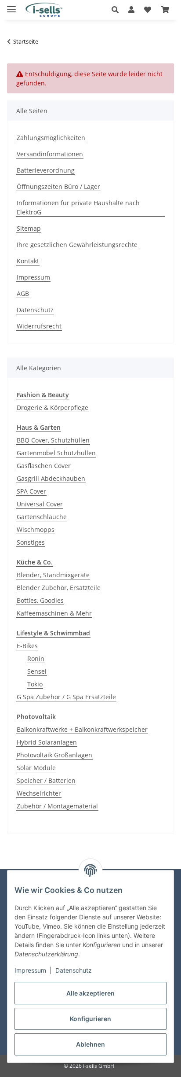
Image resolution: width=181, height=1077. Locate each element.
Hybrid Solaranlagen (47, 742)
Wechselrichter (39, 793)
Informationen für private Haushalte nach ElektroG (78, 207)
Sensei (37, 671)
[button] (117, 9)
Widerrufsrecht (39, 326)
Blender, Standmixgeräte (53, 575)
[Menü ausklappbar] (11, 5)
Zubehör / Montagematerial (57, 806)
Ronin (35, 658)
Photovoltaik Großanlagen (54, 755)
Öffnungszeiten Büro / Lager (58, 186)
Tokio (35, 684)
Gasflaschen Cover (44, 465)
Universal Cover (40, 504)
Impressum (30, 970)
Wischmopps (35, 529)
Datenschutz (73, 970)
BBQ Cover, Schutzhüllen (53, 440)
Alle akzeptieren (90, 993)
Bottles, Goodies (40, 600)
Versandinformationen (50, 154)
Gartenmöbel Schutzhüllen (56, 453)
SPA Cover (31, 491)
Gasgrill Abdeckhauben (51, 478)
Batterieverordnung (46, 170)
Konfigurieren (90, 1018)
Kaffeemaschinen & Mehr (54, 613)
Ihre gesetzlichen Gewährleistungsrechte (77, 244)
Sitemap (29, 228)
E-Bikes (27, 646)
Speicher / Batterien (46, 780)
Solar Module (36, 767)
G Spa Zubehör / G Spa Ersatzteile (66, 697)
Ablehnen (90, 1044)
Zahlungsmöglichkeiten (51, 137)
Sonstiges (31, 542)
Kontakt (28, 261)
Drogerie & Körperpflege (52, 407)
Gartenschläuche (42, 517)
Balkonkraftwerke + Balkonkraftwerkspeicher (82, 729)
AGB (23, 293)
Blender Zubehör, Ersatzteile (59, 587)
